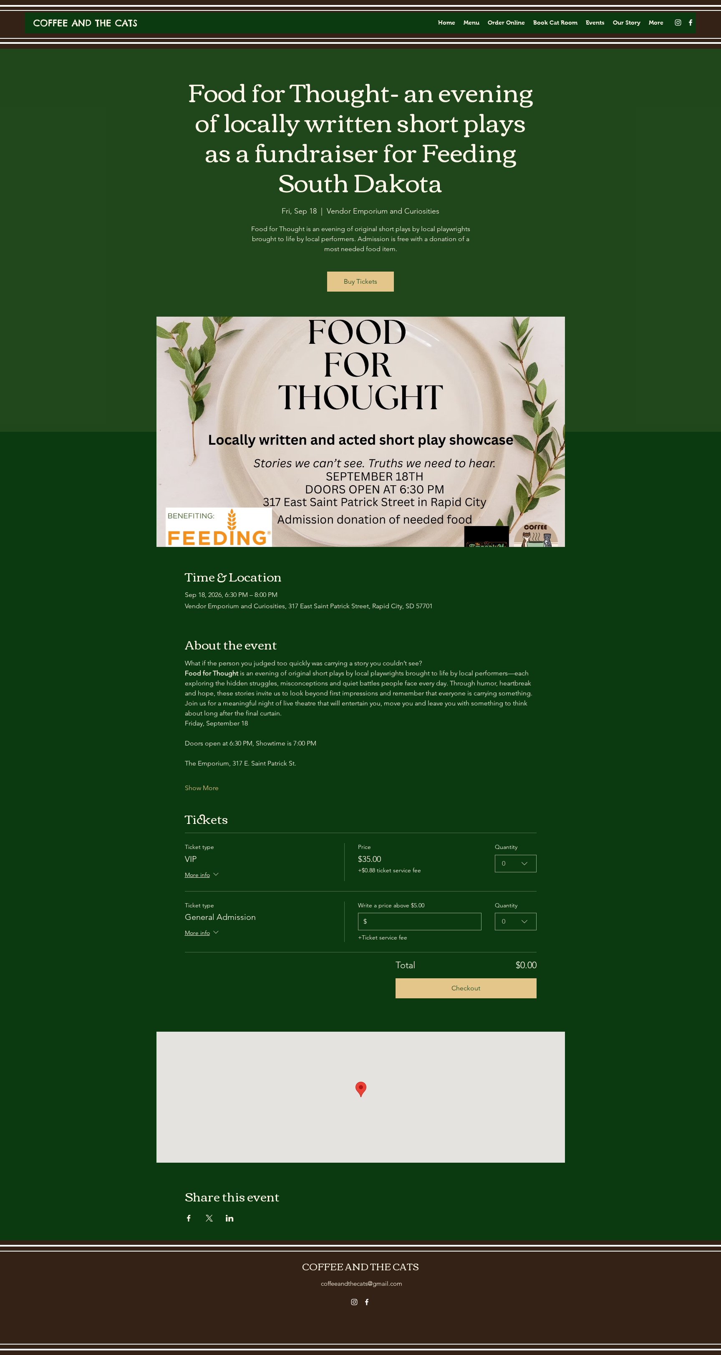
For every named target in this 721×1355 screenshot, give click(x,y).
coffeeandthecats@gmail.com (361, 1283)
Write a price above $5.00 (391, 905)
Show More (202, 788)
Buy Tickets (360, 281)
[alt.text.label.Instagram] (678, 22)
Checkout (465, 988)
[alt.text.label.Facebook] (690, 22)
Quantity (506, 847)
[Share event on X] (209, 1218)
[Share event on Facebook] (189, 1218)
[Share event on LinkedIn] (230, 1218)
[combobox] (516, 863)
